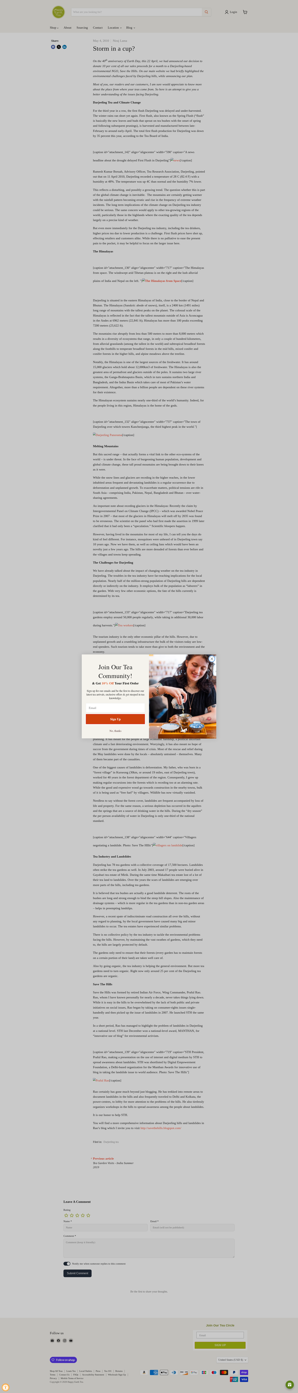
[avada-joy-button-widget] (290, 1385)
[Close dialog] (212, 659)
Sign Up (115, 719)
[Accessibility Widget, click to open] (5, 1387)
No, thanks (115, 731)
